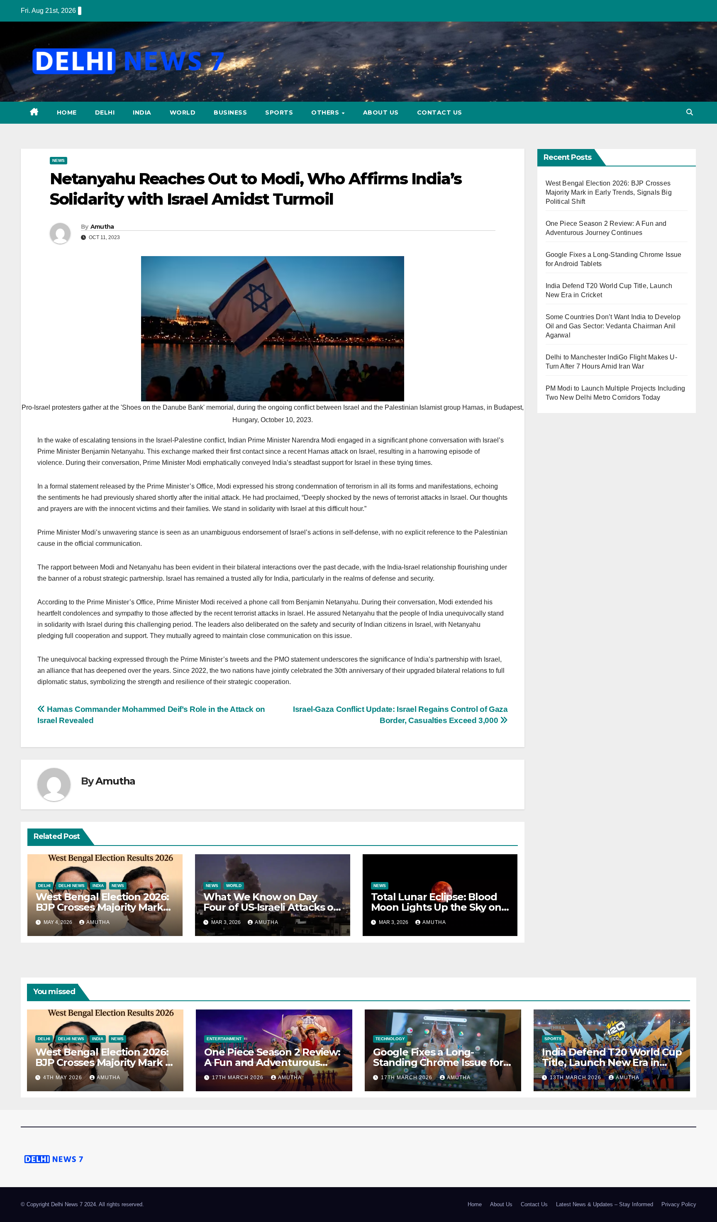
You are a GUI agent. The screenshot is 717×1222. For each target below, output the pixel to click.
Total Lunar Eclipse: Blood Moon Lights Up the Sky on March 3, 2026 (436, 907)
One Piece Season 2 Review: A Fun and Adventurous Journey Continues (272, 1062)
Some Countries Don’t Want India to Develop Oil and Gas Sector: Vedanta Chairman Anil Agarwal (613, 326)
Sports (279, 112)
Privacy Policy (678, 1204)
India (142, 112)
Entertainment (224, 1038)
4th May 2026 (63, 1077)
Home (67, 112)
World (183, 112)
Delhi (105, 112)
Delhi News (72, 885)
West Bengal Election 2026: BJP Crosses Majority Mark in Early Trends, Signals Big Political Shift (609, 192)
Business (230, 112)
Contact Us (439, 112)
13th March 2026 (576, 1077)
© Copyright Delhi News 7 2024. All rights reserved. (82, 1204)
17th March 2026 (238, 1077)
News (58, 160)
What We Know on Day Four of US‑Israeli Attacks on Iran (271, 907)
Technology (390, 1038)
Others (326, 112)
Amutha (102, 226)
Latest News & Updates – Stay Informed (604, 1204)
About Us (381, 112)
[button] (689, 112)
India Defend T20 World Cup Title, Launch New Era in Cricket (612, 1062)
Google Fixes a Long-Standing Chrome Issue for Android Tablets (438, 1062)
